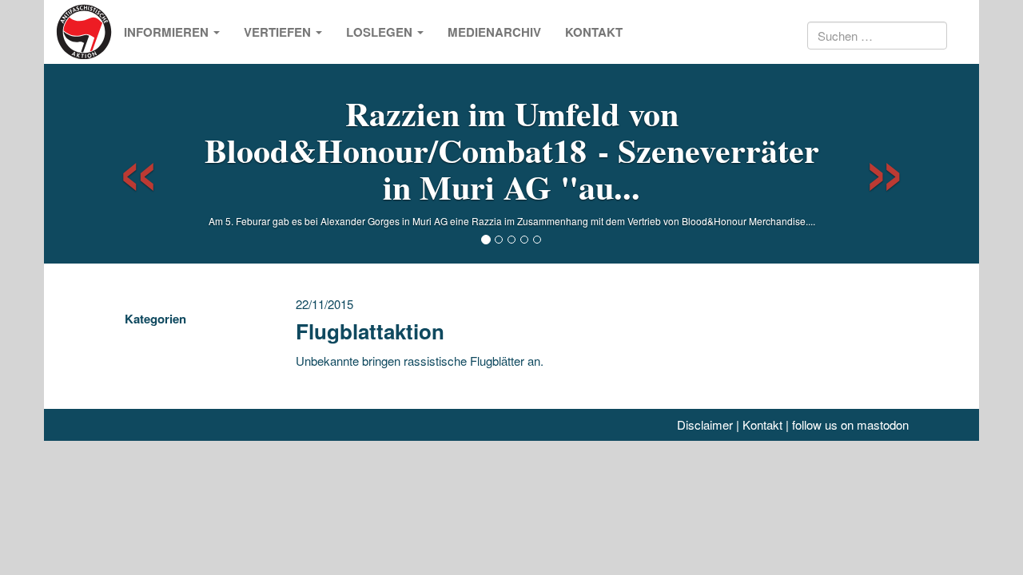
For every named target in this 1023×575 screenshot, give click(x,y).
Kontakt (594, 32)
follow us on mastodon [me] (850, 424)
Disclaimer (705, 424)
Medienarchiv (494, 32)
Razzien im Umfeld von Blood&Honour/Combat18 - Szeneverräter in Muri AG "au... (512, 150)
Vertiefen (279, 32)
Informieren (168, 32)
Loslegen (381, 32)
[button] (124, 164)
